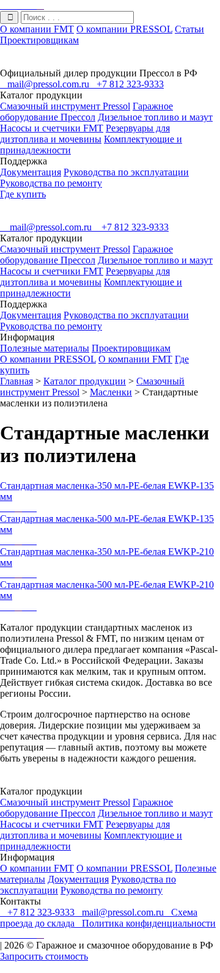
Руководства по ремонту (51, 183)
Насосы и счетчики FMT (51, 128)
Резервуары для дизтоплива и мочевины (85, 133)
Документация (30, 172)
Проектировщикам (39, 40)
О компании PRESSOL (124, 29)
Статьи (189, 29)
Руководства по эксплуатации (126, 172)
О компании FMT (37, 29)
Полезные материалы (44, 348)
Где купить (23, 194)
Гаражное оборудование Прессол (86, 111)
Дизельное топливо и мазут (155, 117)
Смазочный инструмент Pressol (65, 106)
